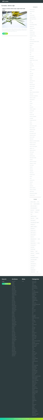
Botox (31, 20)
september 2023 (14, 324)
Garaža (31, 37)
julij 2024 (13, 312)
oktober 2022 (13, 338)
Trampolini (31, 170)
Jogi (30, 54)
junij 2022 (13, 343)
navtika (37, 218)
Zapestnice (31, 185)
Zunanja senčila (32, 195)
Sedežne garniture (32, 144)
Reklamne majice (32, 129)
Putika (33, 362)
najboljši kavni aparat (33, 216)
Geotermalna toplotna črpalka (34, 41)
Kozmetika (33, 320)
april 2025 (13, 300)
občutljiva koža (33, 224)
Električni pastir (32, 28)
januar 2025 (13, 304)
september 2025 (14, 294)
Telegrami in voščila (33, 163)
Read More (5, 34)
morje (31, 214)
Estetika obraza (34, 297)
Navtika (31, 90)
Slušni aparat (34, 384)
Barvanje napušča (34, 286)
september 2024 (14, 309)
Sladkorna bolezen (33, 150)
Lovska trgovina (32, 69)
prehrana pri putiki (33, 234)
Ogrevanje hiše (32, 99)
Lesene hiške (32, 65)
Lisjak (31, 67)
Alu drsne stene (32, 9)
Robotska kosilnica (33, 135)
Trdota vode (31, 172)
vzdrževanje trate (33, 265)
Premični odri (32, 114)
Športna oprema (32, 155)
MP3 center (5, 1)
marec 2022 (13, 347)
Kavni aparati (32, 56)
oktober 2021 (13, 354)
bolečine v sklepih (33, 201)
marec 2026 (13, 286)
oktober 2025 (13, 293)
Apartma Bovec (32, 11)
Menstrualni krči (32, 80)
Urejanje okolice (32, 174)
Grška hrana (32, 43)
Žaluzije (33, 407)
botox (38, 201)
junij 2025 (13, 297)
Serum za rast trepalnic (33, 146)
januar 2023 (13, 335)
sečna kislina (32, 247)
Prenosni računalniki (33, 116)
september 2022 (14, 339)
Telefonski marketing (33, 161)
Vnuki (31, 178)
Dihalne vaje (32, 26)
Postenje (31, 112)
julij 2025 (13, 296)
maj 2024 (13, 315)
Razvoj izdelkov (32, 127)
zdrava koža (32, 267)
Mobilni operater (32, 84)
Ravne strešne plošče (33, 125)
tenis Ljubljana (32, 255)
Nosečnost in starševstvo (34, 95)
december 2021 (14, 351)
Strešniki (31, 159)
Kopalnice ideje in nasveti (34, 60)
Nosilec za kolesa (32, 97)
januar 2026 (13, 289)
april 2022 (13, 346)
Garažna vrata (32, 39)
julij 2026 (13, 282)
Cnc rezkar (31, 22)
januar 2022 (13, 350)
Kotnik (33, 319)
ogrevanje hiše (33, 228)
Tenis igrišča (32, 165)
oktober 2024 (13, 308)
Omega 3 (31, 103)
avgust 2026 (13, 281)
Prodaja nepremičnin (33, 120)
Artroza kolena (32, 15)
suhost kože (32, 253)
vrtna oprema (32, 261)
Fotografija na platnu (33, 35)
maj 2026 (13, 285)
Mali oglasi (31, 75)
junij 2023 (13, 328)
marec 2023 (13, 332)
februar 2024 (13, 319)
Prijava (23, 281)
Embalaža (31, 30)
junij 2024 (13, 313)
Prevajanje (31, 118)
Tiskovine (33, 396)
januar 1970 (13, 355)
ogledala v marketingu (34, 226)
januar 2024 (13, 320)
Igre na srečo (34, 309)
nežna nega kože (33, 220)
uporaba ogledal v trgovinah (34, 257)
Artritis (31, 13)
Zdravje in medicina (33, 189)
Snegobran (33, 385)
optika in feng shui (33, 232)
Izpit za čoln (32, 50)
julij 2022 (13, 342)
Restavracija (32, 131)
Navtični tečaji (32, 88)
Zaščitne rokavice (32, 187)
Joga (30, 52)
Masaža (33, 331)
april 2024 (13, 316)
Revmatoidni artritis (33, 133)
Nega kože (33, 342)
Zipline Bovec (32, 191)
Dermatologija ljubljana (33, 24)
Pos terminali (32, 110)
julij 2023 (13, 327)
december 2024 (14, 305)
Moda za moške (32, 86)
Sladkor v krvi (32, 148)
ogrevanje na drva (33, 230)
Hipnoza (31, 45)
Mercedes (31, 82)
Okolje (31, 101)
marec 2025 (13, 301)
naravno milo (32, 218)
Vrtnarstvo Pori (32, 180)
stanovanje (32, 251)
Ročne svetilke (34, 373)
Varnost (31, 176)
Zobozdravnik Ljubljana (33, 193)
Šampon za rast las (33, 142)
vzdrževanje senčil (33, 263)
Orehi (30, 105)
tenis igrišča (37, 253)
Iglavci (33, 308)
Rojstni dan (33, 374)
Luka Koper (31, 73)
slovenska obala (33, 249)
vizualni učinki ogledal (33, 259)
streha (36, 251)
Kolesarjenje (32, 58)
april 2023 (13, 331)
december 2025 (14, 290)
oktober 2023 (13, 323)
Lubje (30, 71)
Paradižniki (33, 351)
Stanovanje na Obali (33, 157)
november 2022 (14, 336)
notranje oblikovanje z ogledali (35, 222)
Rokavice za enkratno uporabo (34, 140)
